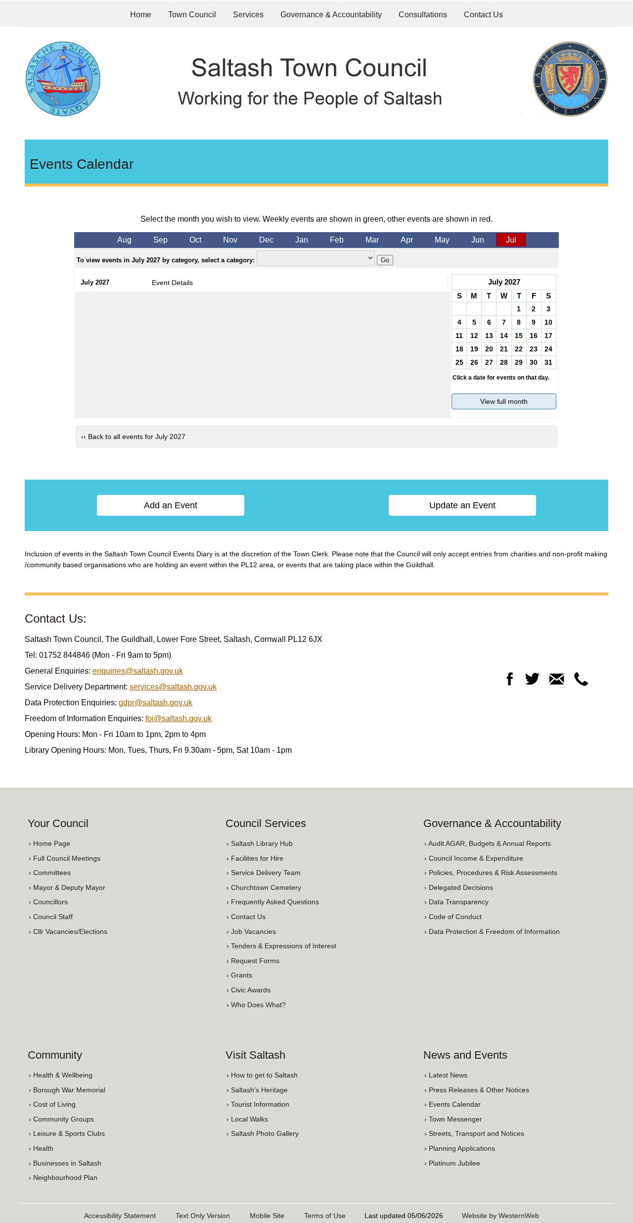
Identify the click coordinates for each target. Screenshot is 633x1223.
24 (548, 349)
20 (489, 349)
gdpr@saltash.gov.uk (155, 702)
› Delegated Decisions (458, 887)
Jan (301, 240)
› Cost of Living (52, 1104)
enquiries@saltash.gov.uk (137, 671)
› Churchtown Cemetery (263, 887)
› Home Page (49, 843)
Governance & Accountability (331, 14)
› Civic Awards (248, 990)
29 (519, 362)
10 (548, 322)
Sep (160, 240)
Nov (230, 240)
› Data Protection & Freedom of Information (492, 931)
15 (519, 336)
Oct (195, 240)
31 (548, 362)
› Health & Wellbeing (60, 1075)
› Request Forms (252, 961)
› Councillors (48, 902)
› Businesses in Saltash (65, 1163)
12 (474, 336)
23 (534, 349)
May (442, 240)
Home (140, 14)
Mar (372, 240)
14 (504, 336)
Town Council (192, 14)
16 (534, 336)
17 (548, 336)
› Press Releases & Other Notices (476, 1090)
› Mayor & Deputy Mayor (67, 887)
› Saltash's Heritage (257, 1090)
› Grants (239, 975)
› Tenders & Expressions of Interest (281, 946)
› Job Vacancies (251, 931)
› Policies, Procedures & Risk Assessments (490, 873)
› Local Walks (247, 1119)
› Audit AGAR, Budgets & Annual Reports (487, 843)
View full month (504, 401)
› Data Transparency (456, 902)
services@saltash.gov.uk (173, 687)
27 (489, 362)
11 (459, 336)
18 (459, 349)
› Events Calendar (452, 1104)
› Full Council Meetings (64, 858)
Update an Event (462, 505)
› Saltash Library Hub (259, 843)
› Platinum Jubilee (452, 1163)
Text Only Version (203, 1216)
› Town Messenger (453, 1119)
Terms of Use (325, 1216)
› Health (41, 1148)
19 (474, 349)
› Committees (50, 873)
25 (459, 362)
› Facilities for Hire (254, 858)
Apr (407, 240)
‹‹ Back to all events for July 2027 (133, 436)
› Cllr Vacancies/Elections (68, 931)
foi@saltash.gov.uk (178, 718)
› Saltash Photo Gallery (262, 1133)
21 (504, 349)
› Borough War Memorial (67, 1090)
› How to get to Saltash (262, 1075)
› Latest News (445, 1075)
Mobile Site (267, 1216)
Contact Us (483, 14)
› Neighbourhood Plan (63, 1177)
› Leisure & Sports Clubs (67, 1133)
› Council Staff (51, 917)
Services (248, 14)
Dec (266, 240)
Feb (337, 240)
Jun (477, 240)
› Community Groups (61, 1119)
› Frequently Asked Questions (272, 902)
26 (474, 362)
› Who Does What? (256, 1005)
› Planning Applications (459, 1148)
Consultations (423, 14)
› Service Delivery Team (263, 873)
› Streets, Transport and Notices (474, 1133)
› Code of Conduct (453, 917)
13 (489, 336)
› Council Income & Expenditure (473, 858)
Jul (511, 240)
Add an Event (170, 505)
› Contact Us (246, 917)
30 (534, 362)
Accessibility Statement (120, 1216)
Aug (124, 240)
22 (519, 349)
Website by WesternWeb (500, 1216)
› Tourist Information (257, 1104)
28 (504, 362)
